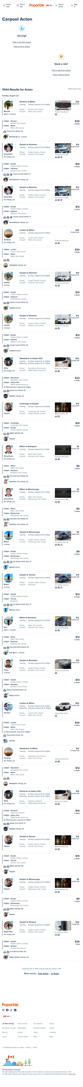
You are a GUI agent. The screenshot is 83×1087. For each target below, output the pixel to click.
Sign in (75, 5)
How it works (60, 5)
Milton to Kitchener (28, 617)
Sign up (5, 1032)
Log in (4, 1036)
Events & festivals (40, 1028)
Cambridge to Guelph (29, 403)
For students (38, 1023)
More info (72, 1074)
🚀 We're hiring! (8, 1023)
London (13, 249)
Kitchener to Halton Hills (30, 791)
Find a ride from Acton (61, 70)
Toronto (13, 599)
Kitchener (14, 168)
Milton (13, 126)
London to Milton (27, 230)
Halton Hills (15, 382)
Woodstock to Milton (29, 748)
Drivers (20, 1032)
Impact (51, 1028)
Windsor (14, 121)
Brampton (14, 470)
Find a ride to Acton (61, 74)
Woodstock (15, 378)
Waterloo (14, 211)
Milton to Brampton (28, 446)
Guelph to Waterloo (28, 187)
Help (51, 1036)
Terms (35, 1047)
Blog (35, 1036)
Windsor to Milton (27, 101)
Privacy (28, 1047)
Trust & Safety (23, 1036)
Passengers (22, 1028)
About (51, 1023)
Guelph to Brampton (28, 660)
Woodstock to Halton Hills (31, 358)
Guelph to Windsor (28, 922)
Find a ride (8, 5)
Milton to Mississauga (29, 489)
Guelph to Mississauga (30, 532)
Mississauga (15, 513)
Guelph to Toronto (27, 574)
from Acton (43, 973)
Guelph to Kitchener (28, 144)
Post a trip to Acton (22, 46)
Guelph (13, 164)
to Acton (55, 973)
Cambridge (15, 423)
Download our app (9, 1028)
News (36, 1032)
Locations (52, 1032)
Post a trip (22, 5)
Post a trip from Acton (22, 42)
